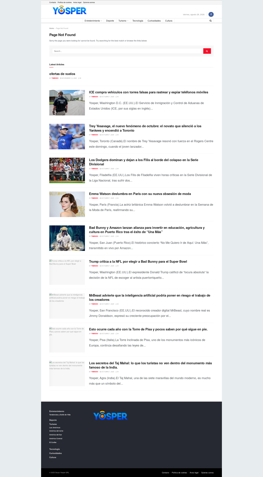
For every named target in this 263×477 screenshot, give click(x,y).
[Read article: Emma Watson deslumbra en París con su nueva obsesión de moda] (67, 204)
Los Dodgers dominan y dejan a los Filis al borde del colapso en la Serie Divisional (143, 161)
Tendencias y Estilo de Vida (60, 414)
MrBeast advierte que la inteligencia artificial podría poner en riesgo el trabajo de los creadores (149, 297)
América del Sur (55, 434)
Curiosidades (154, 20)
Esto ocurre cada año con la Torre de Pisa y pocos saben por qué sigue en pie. (148, 329)
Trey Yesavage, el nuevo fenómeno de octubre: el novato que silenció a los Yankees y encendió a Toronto (145, 128)
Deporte (110, 20)
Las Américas (54, 427)
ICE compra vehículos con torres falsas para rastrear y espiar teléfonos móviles (148, 92)
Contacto (52, 2)
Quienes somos (89, 2)
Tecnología (137, 20)
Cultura (168, 20)
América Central (55, 438)
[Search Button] (211, 21)
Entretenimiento (92, 20)
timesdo (55, 78)
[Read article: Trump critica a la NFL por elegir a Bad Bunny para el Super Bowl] (67, 272)
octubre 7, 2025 (107, 96)
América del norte (56, 431)
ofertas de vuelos (62, 73)
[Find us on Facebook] (211, 14)
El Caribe (52, 442)
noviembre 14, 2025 (69, 78)
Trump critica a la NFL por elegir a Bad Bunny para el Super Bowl (138, 261)
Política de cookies (65, 2)
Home (51, 28)
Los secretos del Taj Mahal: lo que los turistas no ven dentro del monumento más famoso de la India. (150, 365)
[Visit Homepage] (69, 10)
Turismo (122, 20)
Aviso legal (77, 2)
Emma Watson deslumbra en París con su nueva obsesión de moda (140, 193)
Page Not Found (62, 28)
